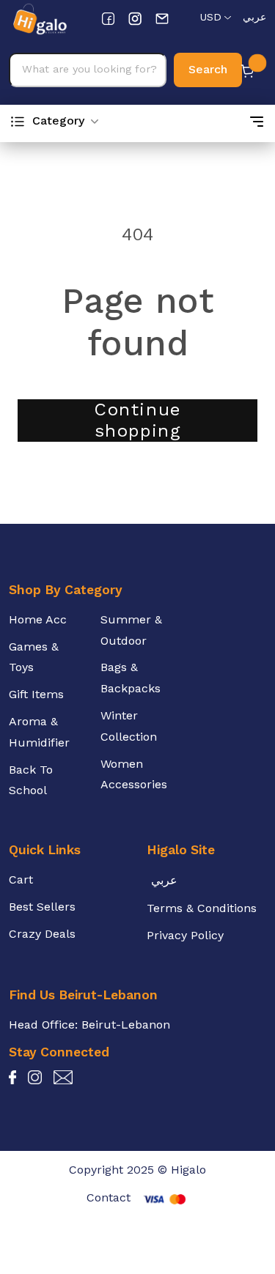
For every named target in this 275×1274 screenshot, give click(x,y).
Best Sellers (42, 907)
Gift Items (36, 694)
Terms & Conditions (202, 908)
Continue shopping (137, 420)
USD (210, 17)
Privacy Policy (185, 935)
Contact (109, 1197)
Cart (21, 879)
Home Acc (38, 619)
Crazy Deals (42, 934)
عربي (254, 17)
